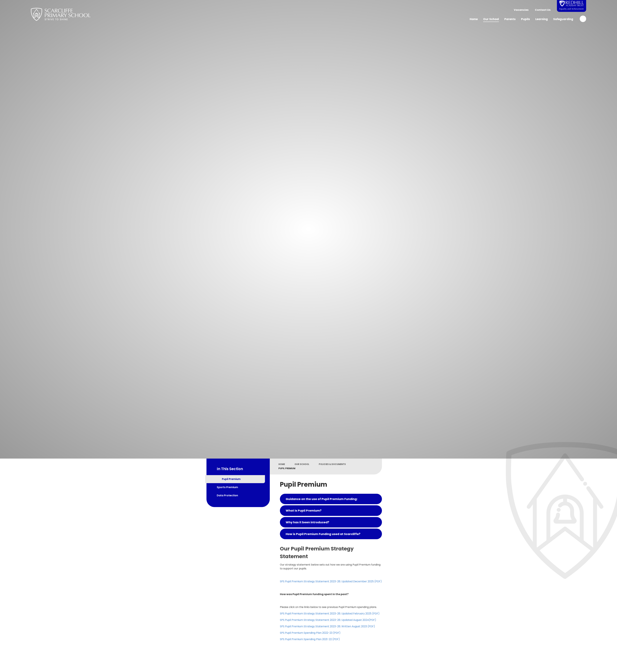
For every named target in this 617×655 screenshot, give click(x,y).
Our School (302, 464)
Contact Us (542, 10)
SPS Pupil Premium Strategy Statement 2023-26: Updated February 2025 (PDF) (330, 613)
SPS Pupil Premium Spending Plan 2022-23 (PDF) (310, 633)
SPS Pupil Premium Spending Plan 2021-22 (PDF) (310, 639)
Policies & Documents (332, 464)
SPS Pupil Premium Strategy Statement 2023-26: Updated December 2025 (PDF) (331, 581)
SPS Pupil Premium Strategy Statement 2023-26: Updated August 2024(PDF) (328, 620)
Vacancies (521, 10)
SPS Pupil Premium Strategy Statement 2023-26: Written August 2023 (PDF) (327, 626)
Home (281, 464)
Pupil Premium (286, 468)
